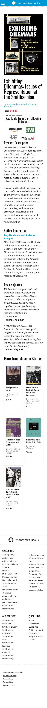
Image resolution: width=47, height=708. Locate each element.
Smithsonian (34, 586)
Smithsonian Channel (7, 650)
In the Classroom (9, 574)
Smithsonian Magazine (7, 631)
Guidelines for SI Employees (36, 631)
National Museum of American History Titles (10, 605)
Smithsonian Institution (7, 622)
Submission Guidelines (34, 625)
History (5, 570)
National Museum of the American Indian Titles (36, 567)
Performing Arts (36, 574)
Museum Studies (9, 577)
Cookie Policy (8, 679)
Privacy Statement (9, 676)
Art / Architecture (9, 561)
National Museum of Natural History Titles (36, 558)
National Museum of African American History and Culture (10, 594)
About (31, 620)
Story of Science (36, 636)
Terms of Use (8, 682)
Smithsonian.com (9, 627)
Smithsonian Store (7, 638)
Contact (32, 639)
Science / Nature (36, 583)
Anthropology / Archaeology (8, 556)
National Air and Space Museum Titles (9, 583)
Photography (34, 577)
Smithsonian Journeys (7, 644)
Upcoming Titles (36, 590)
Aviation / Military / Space (10, 566)
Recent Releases (36, 580)
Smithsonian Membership (8, 657)
